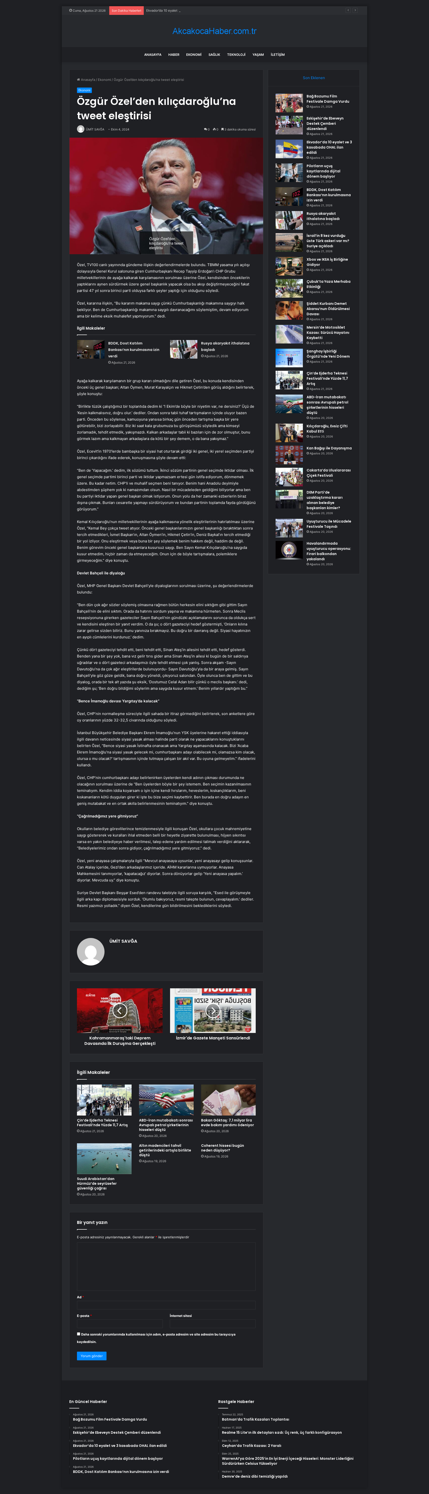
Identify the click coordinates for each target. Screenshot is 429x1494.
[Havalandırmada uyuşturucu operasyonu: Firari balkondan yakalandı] (289, 550)
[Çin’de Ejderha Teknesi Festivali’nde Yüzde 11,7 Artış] (104, 1100)
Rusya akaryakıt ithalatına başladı (323, 216)
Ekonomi (194, 55)
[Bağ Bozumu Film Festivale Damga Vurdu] (289, 103)
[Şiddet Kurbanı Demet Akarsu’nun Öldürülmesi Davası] (289, 310)
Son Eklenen (314, 77)
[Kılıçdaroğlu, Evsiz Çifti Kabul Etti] (289, 433)
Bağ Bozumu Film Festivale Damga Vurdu (328, 99)
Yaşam (258, 55)
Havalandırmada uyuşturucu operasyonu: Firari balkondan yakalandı (329, 551)
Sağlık (214, 55)
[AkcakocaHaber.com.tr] (214, 31)
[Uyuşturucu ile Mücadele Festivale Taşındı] (289, 528)
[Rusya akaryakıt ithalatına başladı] (183, 349)
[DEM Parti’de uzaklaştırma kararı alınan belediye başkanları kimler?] (289, 499)
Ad (80, 1297)
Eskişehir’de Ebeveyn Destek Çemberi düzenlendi (325, 123)
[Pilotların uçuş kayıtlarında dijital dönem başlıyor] (289, 172)
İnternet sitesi (181, 1316)
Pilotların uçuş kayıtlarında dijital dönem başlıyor (323, 171)
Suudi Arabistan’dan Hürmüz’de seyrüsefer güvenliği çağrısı (97, 1183)
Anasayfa (152, 55)
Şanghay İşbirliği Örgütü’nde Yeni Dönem (328, 354)
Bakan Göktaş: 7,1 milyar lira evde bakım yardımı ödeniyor (227, 1122)
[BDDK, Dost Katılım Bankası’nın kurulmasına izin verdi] (91, 349)
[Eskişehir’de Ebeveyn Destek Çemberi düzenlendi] (289, 125)
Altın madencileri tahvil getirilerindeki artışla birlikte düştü (165, 1150)
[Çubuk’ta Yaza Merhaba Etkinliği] (289, 288)
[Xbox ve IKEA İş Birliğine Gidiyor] (289, 266)
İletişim (278, 55)
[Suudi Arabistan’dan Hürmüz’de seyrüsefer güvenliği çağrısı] (104, 1158)
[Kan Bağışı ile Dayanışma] (289, 455)
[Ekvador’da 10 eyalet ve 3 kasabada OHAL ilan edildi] (289, 149)
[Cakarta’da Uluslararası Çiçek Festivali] (289, 477)
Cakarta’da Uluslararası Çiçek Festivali (329, 473)
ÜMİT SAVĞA (123, 941)
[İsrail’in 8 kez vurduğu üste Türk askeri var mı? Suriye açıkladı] (289, 242)
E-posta (84, 1316)
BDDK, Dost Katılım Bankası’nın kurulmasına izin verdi (133, 350)
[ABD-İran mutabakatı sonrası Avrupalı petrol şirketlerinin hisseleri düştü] (166, 1100)
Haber (173, 55)
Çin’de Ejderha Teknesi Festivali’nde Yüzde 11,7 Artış (102, 1122)
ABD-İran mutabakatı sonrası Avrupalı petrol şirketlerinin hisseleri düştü (166, 1125)
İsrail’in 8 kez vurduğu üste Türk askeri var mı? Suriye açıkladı (328, 241)
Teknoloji (236, 55)
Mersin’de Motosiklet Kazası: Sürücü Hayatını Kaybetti (328, 332)
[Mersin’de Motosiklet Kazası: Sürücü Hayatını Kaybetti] (289, 334)
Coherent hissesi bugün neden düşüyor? (222, 1148)
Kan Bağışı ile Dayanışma (329, 448)
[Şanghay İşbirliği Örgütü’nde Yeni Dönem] (289, 358)
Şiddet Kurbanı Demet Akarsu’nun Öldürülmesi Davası (328, 308)
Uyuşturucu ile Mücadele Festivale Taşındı (329, 524)
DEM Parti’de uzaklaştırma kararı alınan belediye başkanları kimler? (325, 500)
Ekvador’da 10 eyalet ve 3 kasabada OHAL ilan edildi (186, 10)
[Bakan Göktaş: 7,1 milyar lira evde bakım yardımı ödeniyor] (228, 1100)
